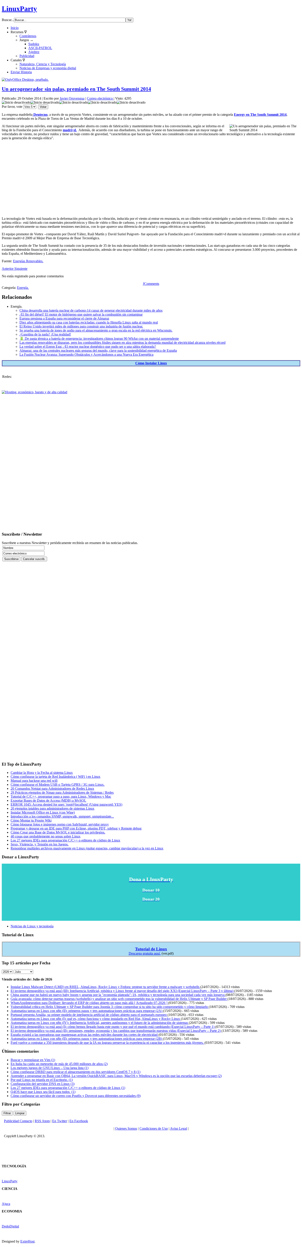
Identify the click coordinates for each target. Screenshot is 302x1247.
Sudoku (33, 44)
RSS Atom (42, 1121)
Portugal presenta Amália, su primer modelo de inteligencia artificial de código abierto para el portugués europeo (89, 1015)
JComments (151, 284)
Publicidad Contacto (18, 1121)
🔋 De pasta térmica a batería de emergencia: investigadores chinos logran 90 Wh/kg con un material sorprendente (99, 338)
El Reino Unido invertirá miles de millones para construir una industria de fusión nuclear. (81, 326)
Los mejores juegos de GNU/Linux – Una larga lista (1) (49, 1068)
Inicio (15, 28)
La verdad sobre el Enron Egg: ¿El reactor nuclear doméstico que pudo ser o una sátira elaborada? (87, 346)
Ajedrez (33, 52)
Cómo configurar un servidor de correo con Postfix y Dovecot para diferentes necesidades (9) (76, 1096)
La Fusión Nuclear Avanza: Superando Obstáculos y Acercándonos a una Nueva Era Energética (86, 354)
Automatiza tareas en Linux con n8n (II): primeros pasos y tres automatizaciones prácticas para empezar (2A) (87, 1011)
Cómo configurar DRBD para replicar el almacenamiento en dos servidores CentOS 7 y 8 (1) (75, 1072)
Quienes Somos (126, 1128)
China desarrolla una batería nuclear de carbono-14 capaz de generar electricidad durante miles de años (90, 310)
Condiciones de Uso (154, 1128)
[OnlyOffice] (25, 79)
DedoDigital (10, 1226)
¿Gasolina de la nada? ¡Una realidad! (45, 334)
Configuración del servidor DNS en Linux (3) (43, 1084)
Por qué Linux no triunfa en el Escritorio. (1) (42, 1080)
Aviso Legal (178, 1128)
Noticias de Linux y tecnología (32, 926)
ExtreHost (27, 1241)
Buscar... (8, 20)
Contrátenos (27, 36)
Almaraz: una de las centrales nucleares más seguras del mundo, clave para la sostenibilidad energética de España (98, 350)
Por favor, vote (12, 106)
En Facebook (78, 1121)
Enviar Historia (21, 72)
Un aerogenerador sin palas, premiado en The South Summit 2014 (76, 89)
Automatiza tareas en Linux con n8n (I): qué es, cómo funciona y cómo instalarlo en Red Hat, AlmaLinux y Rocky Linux (96, 1019)
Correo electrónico (100, 98)
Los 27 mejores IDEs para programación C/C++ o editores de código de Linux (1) (68, 1088)
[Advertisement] (134, 175)
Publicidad (26, 56)
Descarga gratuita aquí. (145, 953)
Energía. (23, 288)
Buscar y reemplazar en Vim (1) (33, 1060)
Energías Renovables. (28, 261)
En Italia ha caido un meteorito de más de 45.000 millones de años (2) (59, 1064)
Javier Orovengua (72, 98)
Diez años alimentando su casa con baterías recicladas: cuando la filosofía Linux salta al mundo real (88, 322)
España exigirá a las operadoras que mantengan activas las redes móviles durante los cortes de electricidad (85, 1035)
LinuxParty (19, 9)
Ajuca (6, 1204)
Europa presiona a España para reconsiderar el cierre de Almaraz (64, 318)
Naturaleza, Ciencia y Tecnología (42, 64)
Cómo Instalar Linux (151, 363)
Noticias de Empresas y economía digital (47, 68)
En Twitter (59, 1121)
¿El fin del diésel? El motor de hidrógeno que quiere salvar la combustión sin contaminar (81, 314)
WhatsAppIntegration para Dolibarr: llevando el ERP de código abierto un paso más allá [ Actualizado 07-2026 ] (89, 1003)
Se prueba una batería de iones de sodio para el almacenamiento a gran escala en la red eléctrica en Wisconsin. (95, 330)
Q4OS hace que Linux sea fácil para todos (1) (43, 1092)
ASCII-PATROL (40, 48)
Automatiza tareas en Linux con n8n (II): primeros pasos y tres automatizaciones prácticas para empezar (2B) (87, 1038)
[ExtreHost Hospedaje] (34, 392)
